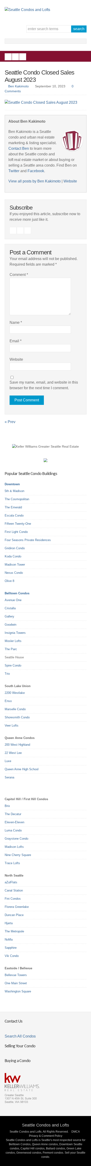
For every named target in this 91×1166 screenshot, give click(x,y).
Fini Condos (13, 898)
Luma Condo (13, 830)
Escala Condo (14, 515)
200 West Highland (17, 744)
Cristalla (10, 608)
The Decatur (13, 814)
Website (70, 181)
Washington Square (18, 991)
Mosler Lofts (13, 641)
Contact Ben (18, 148)
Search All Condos (20, 1036)
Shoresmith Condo (17, 717)
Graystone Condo (16, 838)
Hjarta (9, 923)
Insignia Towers (15, 633)
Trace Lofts (12, 863)
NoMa (9, 939)
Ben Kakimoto (18, 86)
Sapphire (11, 947)
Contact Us (13, 1021)
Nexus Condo (14, 572)
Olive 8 (9, 581)
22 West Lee (13, 753)
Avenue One (13, 600)
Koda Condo (13, 556)
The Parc (11, 649)
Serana (9, 777)
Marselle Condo (15, 709)
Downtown (12, 484)
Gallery (9, 616)
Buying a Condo (18, 1061)
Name (16, 322)
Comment (19, 275)
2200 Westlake (15, 693)
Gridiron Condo (15, 548)
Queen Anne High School (21, 769)
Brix (7, 806)
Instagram (15, 57)
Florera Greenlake (17, 907)
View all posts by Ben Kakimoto (34, 181)
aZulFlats (11, 882)
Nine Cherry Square (18, 855)
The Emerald (13, 507)
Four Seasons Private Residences (28, 540)
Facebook (8, 57)
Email (15, 341)
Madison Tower (15, 564)
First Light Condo (16, 532)
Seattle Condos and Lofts (45, 1125)
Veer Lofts (11, 725)
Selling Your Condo (20, 1046)
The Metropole (14, 931)
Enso (8, 701)
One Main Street (16, 983)
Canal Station (14, 890)
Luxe (8, 761)
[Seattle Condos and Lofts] (27, 10)
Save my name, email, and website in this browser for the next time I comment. (44, 385)
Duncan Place (14, 915)
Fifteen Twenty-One (18, 523)
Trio (7, 673)
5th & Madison (14, 491)
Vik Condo (12, 956)
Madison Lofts (14, 847)
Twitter (22, 57)
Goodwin (10, 624)
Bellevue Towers (16, 975)
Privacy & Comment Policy (45, 1135)
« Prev (10, 422)
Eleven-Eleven (14, 822)
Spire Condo (13, 665)
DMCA (75, 1131)
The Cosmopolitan (17, 499)
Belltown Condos (17, 593)
